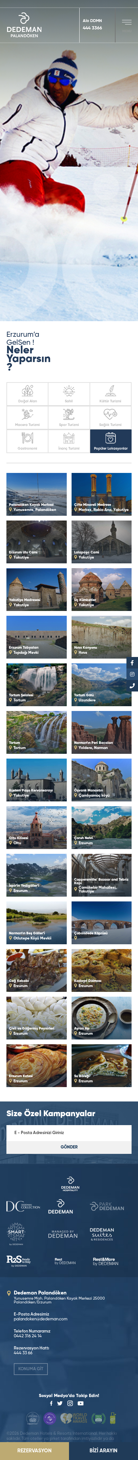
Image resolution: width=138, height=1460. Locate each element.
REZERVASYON (34, 1451)
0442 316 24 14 (28, 1336)
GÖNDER (69, 1147)
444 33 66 (23, 1353)
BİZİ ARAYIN (103, 1451)
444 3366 (92, 28)
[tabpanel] (69, 160)
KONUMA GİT (30, 1369)
